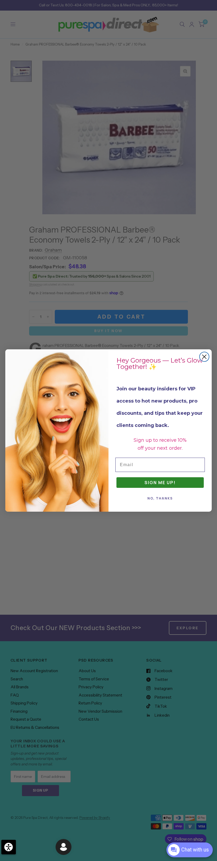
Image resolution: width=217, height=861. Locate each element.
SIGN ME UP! (160, 482)
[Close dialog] (204, 357)
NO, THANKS (160, 498)
